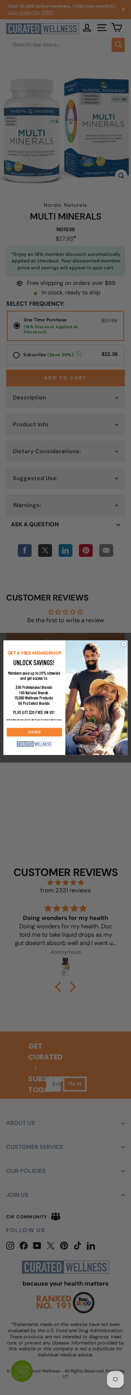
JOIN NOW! (34, 732)
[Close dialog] (123, 644)
